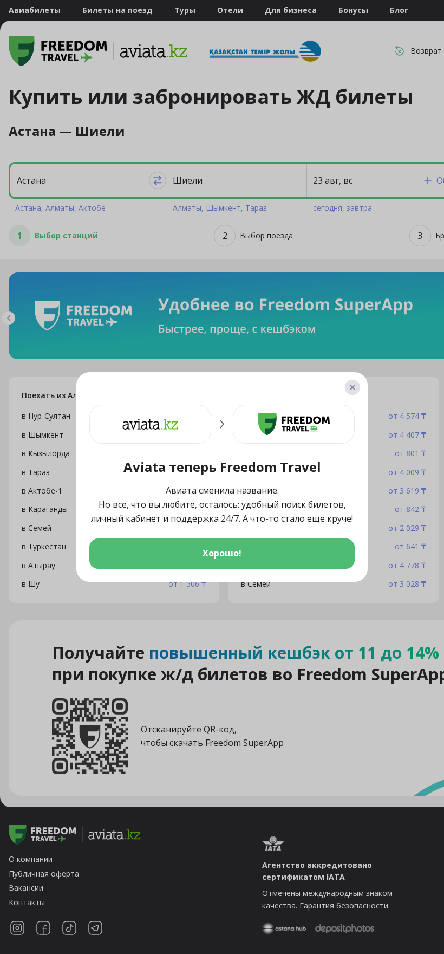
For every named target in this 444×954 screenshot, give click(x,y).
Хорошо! (222, 553)
